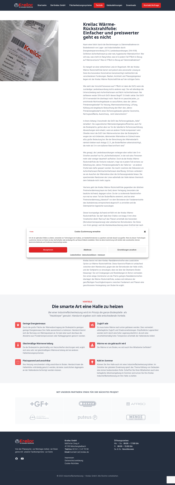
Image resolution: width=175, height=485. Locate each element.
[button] (145, 231)
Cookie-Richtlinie (75, 255)
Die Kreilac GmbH (57, 5)
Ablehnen (87, 250)
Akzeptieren (48, 250)
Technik (99, 5)
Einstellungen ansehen (127, 250)
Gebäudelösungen (114, 5)
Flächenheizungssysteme (80, 5)
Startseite (42, 5)
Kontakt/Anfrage (151, 5)
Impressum (101, 255)
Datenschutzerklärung (89, 255)
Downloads (131, 5)
